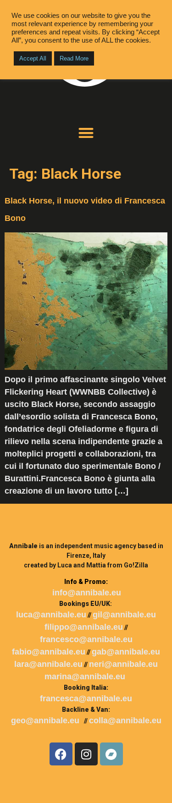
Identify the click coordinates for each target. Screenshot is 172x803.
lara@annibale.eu (48, 664)
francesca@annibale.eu (86, 698)
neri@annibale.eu (123, 664)
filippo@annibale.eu (83, 627)
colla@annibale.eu (125, 720)
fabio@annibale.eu (48, 651)
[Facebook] (61, 753)
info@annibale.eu (86, 592)
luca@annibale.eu (51, 614)
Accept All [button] (32, 58)
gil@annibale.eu (124, 614)
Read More (74, 58)
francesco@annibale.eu (86, 639)
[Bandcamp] (111, 753)
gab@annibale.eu (126, 651)
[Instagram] (86, 753)
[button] (86, 133)
